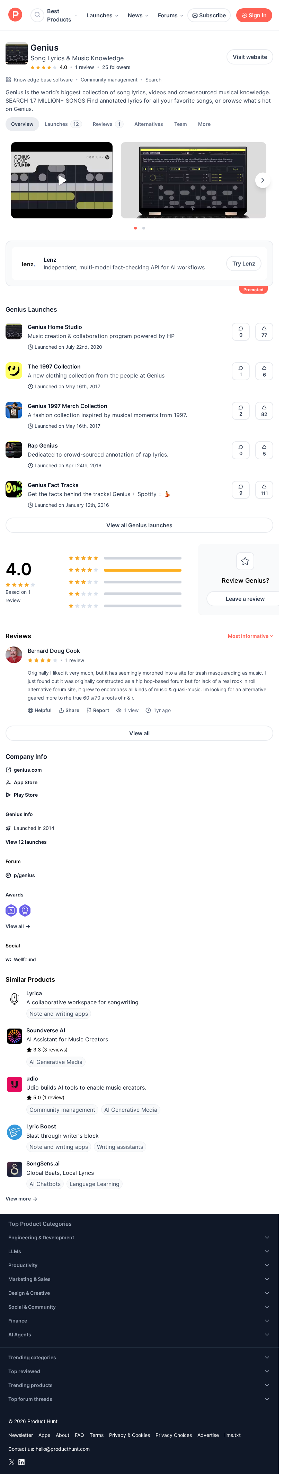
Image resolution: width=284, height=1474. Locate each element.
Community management (109, 80)
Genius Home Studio (55, 326)
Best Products (59, 15)
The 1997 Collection (54, 366)
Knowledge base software (43, 80)
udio (32, 1078)
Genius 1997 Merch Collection (67, 405)
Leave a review (245, 598)
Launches (100, 15)
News (135, 15)
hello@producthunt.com (63, 1449)
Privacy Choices (174, 1435)
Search (153, 80)
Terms (97, 1435)
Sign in (258, 15)
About (62, 1435)
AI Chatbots (45, 1183)
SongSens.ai (43, 1163)
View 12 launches (26, 842)
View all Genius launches (139, 525)
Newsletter (20, 1435)
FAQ (79, 1435)
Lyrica (34, 993)
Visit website (250, 56)
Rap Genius (43, 445)
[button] (204, 123)
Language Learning (94, 1183)
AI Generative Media (55, 1061)
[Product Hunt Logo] (15, 15)
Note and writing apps (58, 1013)
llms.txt (232, 1435)
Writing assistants (120, 1146)
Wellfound (25, 959)
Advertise (208, 1435)
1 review (84, 67)
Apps (44, 1435)
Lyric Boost (41, 1126)
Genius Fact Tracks (53, 485)
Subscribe (212, 15)
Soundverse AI (45, 1030)
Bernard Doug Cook (54, 650)
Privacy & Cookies (129, 1435)
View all (139, 733)
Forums (168, 15)
